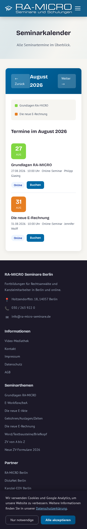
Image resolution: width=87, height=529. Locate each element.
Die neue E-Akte (16, 411)
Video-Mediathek (17, 341)
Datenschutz (13, 364)
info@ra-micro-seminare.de (31, 316)
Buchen (35, 185)
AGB (7, 372)
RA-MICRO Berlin (16, 473)
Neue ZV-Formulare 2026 (22, 450)
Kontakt (10, 349)
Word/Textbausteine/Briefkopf (26, 434)
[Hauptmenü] (77, 8)
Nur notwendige (22, 520)
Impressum (12, 356)
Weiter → (66, 81)
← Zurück (20, 81)
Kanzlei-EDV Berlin (18, 488)
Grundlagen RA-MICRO (31, 165)
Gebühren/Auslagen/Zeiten (24, 418)
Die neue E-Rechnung (30, 218)
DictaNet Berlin (15, 480)
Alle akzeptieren (58, 520)
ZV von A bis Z (15, 442)
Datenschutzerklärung (51, 508)
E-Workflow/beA (16, 403)
